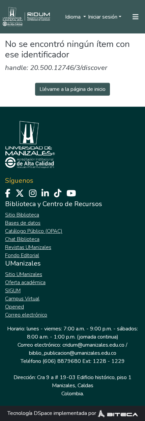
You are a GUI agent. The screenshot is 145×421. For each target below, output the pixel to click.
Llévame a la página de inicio (72, 89)
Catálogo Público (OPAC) (33, 231)
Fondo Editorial (22, 255)
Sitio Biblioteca (22, 215)
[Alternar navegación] (135, 17)
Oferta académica (25, 282)
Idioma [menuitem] (73, 17)
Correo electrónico (26, 315)
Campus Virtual (22, 298)
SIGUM (13, 290)
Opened (14, 306)
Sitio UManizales (23, 274)
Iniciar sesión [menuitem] (102, 17)
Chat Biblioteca (22, 239)
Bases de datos (22, 223)
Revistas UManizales (28, 247)
